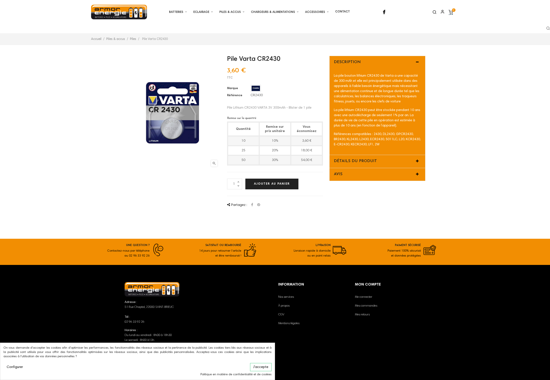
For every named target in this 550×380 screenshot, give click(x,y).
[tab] (377, 62)
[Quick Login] (441, 12)
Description (347, 62)
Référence (234, 95)
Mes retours (362, 314)
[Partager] (252, 204)
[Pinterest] (258, 204)
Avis (338, 174)
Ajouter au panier (272, 183)
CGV (281, 314)
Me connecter (363, 297)
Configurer (15, 367)
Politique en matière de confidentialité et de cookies (236, 374)
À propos (284, 305)
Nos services (286, 297)
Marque (232, 88)
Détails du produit (355, 161)
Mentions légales (288, 323)
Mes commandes (366, 305)
